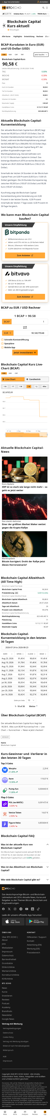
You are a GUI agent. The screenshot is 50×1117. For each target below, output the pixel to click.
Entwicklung (29, 36)
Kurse (4, 991)
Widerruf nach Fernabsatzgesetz (16, 1046)
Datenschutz (8, 955)
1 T (13, 386)
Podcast (5, 1003)
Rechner (39, 36)
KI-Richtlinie (7, 978)
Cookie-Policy (8, 1037)
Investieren (7, 995)
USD (10, 55)
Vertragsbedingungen (12, 1028)
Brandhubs (7, 1011)
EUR (4, 55)
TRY (22, 55)
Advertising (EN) (34, 944)
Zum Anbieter (23, 255)
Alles (44, 386)
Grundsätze (7, 963)
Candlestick (35, 379)
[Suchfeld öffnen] (43, 7)
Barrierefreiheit (9, 959)
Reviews (5, 999)
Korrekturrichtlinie (10, 975)
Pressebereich (33, 952)
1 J (36, 386)
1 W (20, 386)
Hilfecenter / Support (36, 937)
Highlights (17, 36)
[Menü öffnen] (47, 7)
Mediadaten (7, 947)
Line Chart (10, 379)
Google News (8, 1019)
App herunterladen (11, 2)
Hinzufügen (14, 30)
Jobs (4, 944)
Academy (6, 1007)
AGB (4, 1056)
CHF (16, 55)
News (4, 988)
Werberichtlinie (9, 971)
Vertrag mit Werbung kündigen (16, 1041)
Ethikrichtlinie (8, 967)
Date (5, 654)
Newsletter (7, 1015)
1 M (29, 386)
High (42, 654)
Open (19, 654)
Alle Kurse (6, 36)
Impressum (7, 951)
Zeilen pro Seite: (19, 700)
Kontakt (30, 941)
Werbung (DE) (33, 948)
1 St (5, 386)
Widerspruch (8, 1050)
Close (30, 654)
